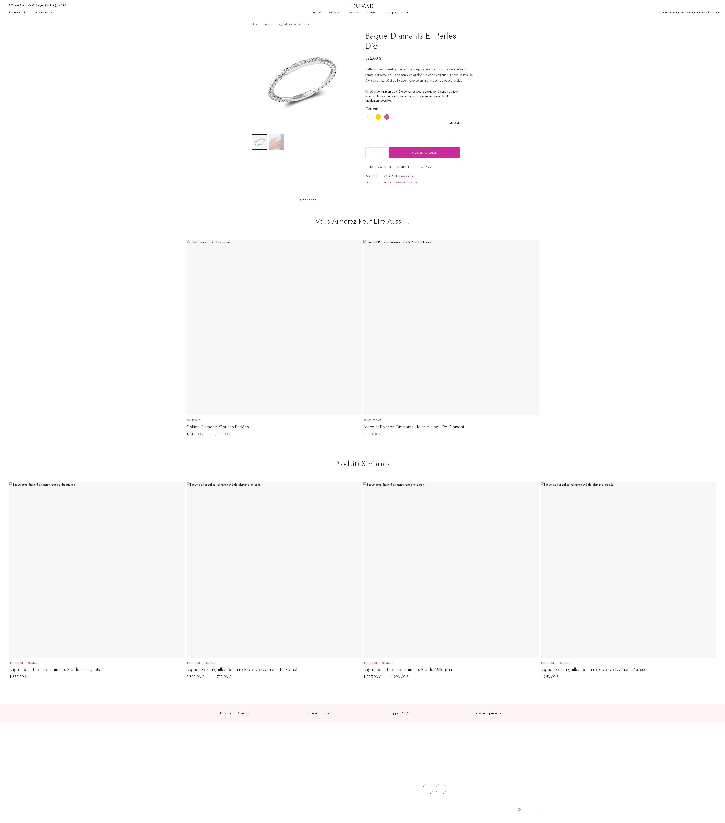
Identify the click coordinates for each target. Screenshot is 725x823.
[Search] (695, 5)
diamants (400, 182)
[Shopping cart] (713, 5)
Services (371, 12)
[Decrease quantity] (368, 153)
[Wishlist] (707, 5)
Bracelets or (372, 420)
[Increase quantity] (384, 153)
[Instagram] (440, 789)
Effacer (455, 122)
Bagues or (268, 24)
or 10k (413, 182)
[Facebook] (427, 789)
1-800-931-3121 (18, 12)
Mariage (33, 663)
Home (255, 24)
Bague (387, 182)
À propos (391, 12)
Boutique (334, 12)
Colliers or (194, 420)
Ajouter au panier (424, 153)
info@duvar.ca (43, 12)
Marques (354, 12)
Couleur (372, 108)
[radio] (369, 117)
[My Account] (701, 5)
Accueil (316, 12)
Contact (408, 12)
